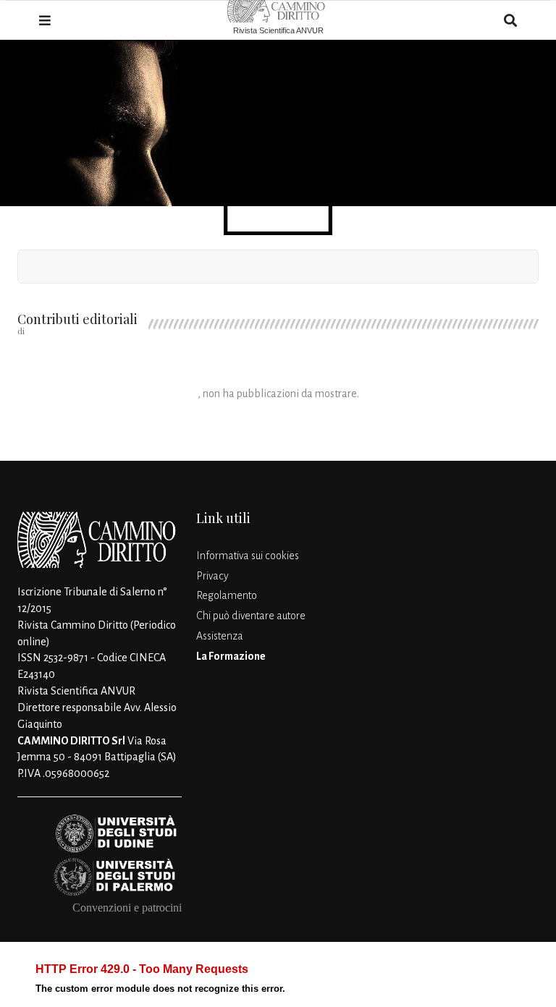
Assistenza (219, 636)
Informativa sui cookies (247, 555)
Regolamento (226, 595)
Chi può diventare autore (251, 615)
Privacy (212, 576)
